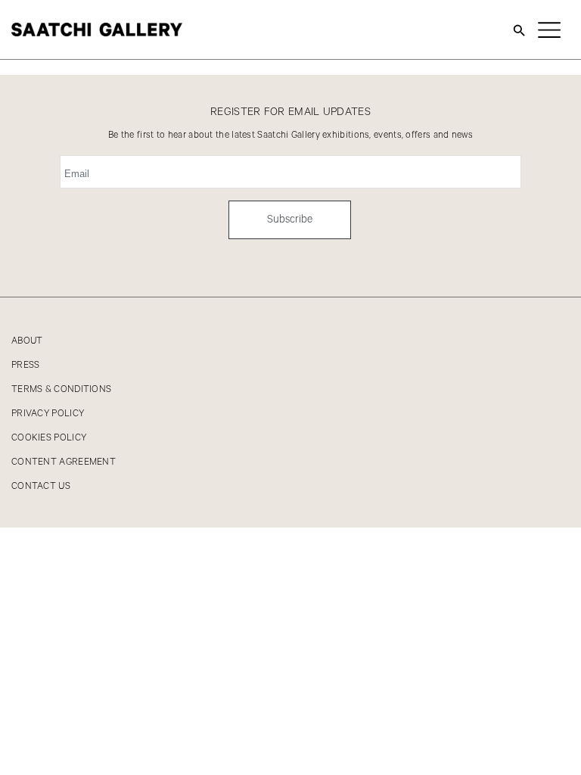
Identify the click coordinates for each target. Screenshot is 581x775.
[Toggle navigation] (549, 29)
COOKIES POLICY (48, 438)
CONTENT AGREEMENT (63, 462)
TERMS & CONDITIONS (61, 389)
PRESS (25, 365)
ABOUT (27, 341)
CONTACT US (40, 486)
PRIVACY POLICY (47, 413)
